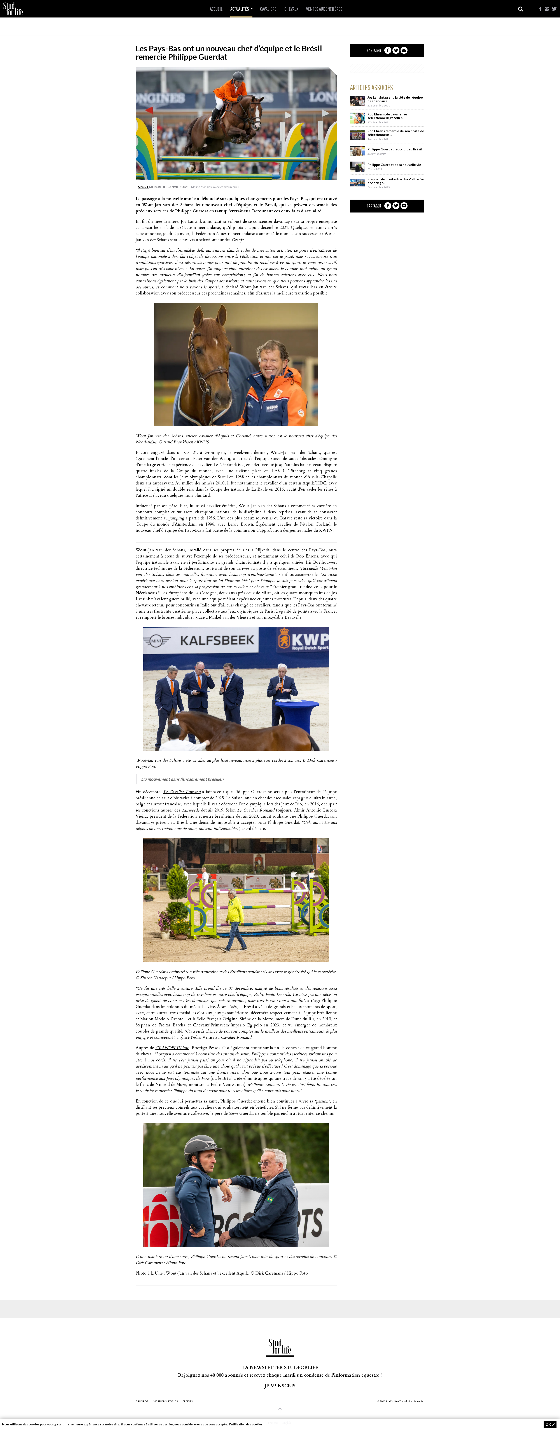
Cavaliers (268, 9)
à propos (142, 1401)
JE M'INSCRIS (280, 1386)
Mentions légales (165, 1401)
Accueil (216, 9)
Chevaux (291, 9)
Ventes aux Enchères (324, 9)
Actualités (240, 9)
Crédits (187, 1401)
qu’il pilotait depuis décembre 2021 (256, 227)
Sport (143, 187)
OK (549, 1424)
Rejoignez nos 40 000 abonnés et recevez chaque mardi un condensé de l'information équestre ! (280, 1375)
